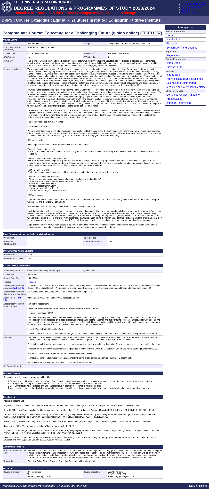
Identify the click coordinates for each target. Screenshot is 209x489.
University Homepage (193, 3)
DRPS (7, 20)
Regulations (173, 55)
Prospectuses (174, 98)
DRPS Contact (189, 12)
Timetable (31, 282)
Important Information (178, 102)
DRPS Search (189, 9)
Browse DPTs (174, 67)
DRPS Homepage (191, 6)
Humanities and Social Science (184, 78)
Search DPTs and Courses (181, 47)
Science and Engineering (181, 83)
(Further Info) (18, 288)
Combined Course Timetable (183, 94)
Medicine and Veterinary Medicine (186, 87)
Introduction (173, 39)
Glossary (171, 43)
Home (169, 35)
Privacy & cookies (197, 485)
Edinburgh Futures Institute (79, 20)
